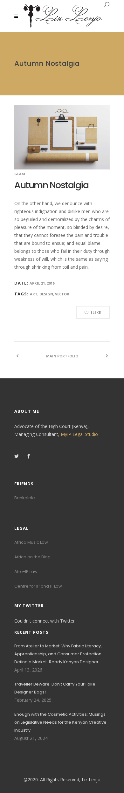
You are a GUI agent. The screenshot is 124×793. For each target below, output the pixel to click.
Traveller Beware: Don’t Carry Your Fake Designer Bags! (54, 688)
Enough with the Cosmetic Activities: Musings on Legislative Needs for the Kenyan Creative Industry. (60, 722)
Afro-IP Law (26, 572)
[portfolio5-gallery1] (62, 137)
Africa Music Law (31, 542)
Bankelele (24, 498)
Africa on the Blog (32, 557)
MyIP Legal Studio (79, 434)
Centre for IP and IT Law (38, 586)
